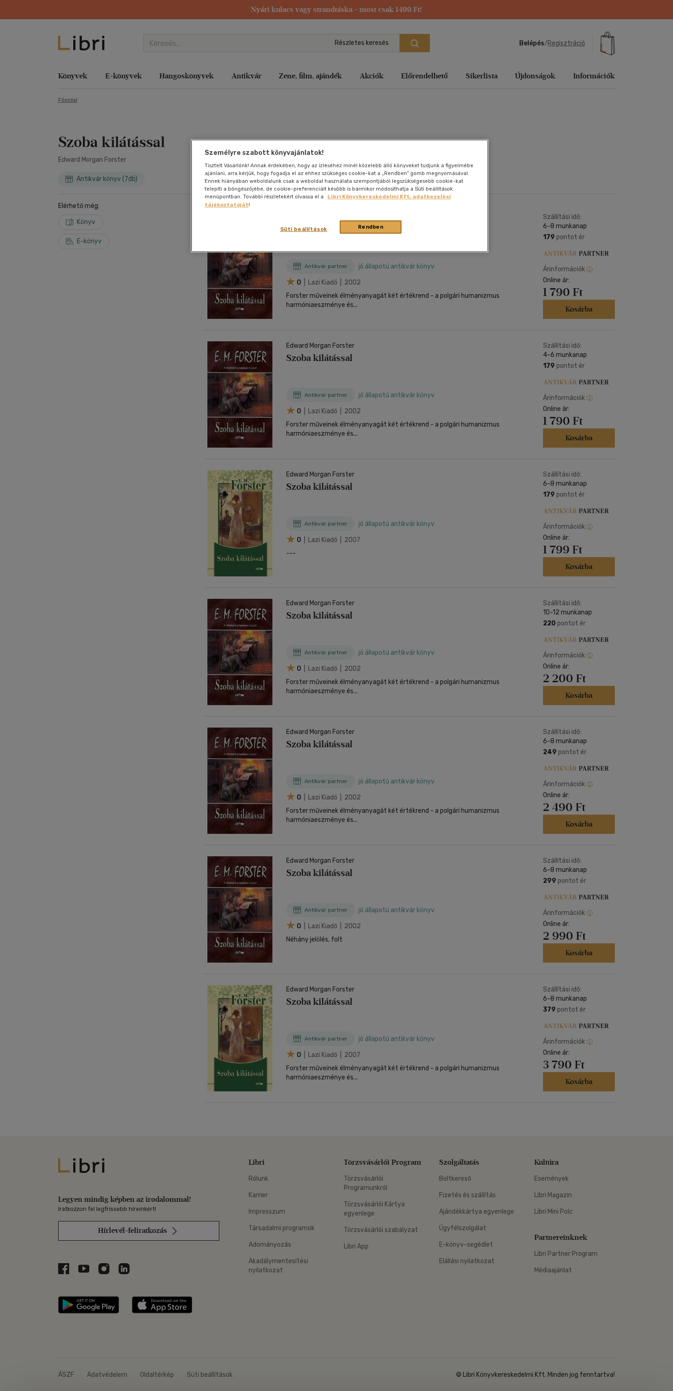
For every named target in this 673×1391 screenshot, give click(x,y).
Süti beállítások (303, 229)
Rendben (371, 227)
